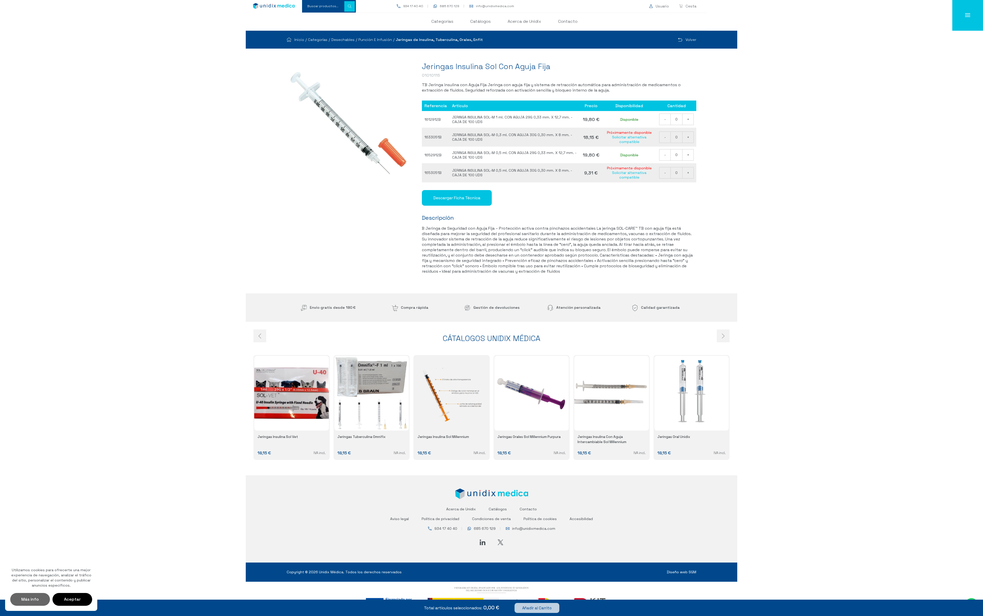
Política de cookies (540, 518)
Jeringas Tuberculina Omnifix (361, 437)
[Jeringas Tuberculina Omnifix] (371, 393)
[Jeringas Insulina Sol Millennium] (451, 393)
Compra (414, 307)
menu (967, 15)
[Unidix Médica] (274, 6)
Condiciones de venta (491, 518)
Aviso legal (399, 518)
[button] (349, 6)
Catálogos (480, 21)
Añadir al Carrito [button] (537, 608)
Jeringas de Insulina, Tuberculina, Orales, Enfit (439, 39)
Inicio (299, 39)
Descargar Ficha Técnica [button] (456, 198)
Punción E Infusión (375, 39)
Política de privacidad (440, 518)
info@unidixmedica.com (495, 6)
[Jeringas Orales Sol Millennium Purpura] (531, 393)
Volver (691, 39)
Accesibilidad (581, 518)
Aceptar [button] (72, 599)
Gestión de (496, 307)
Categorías (442, 21)
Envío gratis (333, 307)
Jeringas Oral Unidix (673, 437)
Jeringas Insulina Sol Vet (278, 437)
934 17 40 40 (413, 6)
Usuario (662, 6)
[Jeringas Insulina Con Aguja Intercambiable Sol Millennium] (611, 393)
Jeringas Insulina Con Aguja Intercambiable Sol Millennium (602, 439)
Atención (578, 307)
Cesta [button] (691, 6)
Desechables (343, 39)
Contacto (568, 21)
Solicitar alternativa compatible (629, 139)
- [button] (665, 119)
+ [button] (688, 119)
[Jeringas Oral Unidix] (691, 393)
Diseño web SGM (681, 572)
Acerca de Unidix (524, 21)
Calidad (660, 307)
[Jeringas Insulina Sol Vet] (291, 393)
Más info (30, 599)
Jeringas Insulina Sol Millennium (443, 437)
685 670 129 (449, 6)
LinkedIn (482, 542)
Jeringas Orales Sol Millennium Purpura (529, 437)
